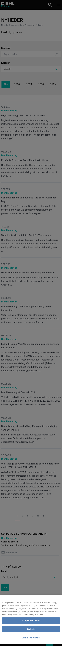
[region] (31, 619)
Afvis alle (31, 629)
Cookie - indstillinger (31, 638)
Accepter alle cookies (31, 620)
